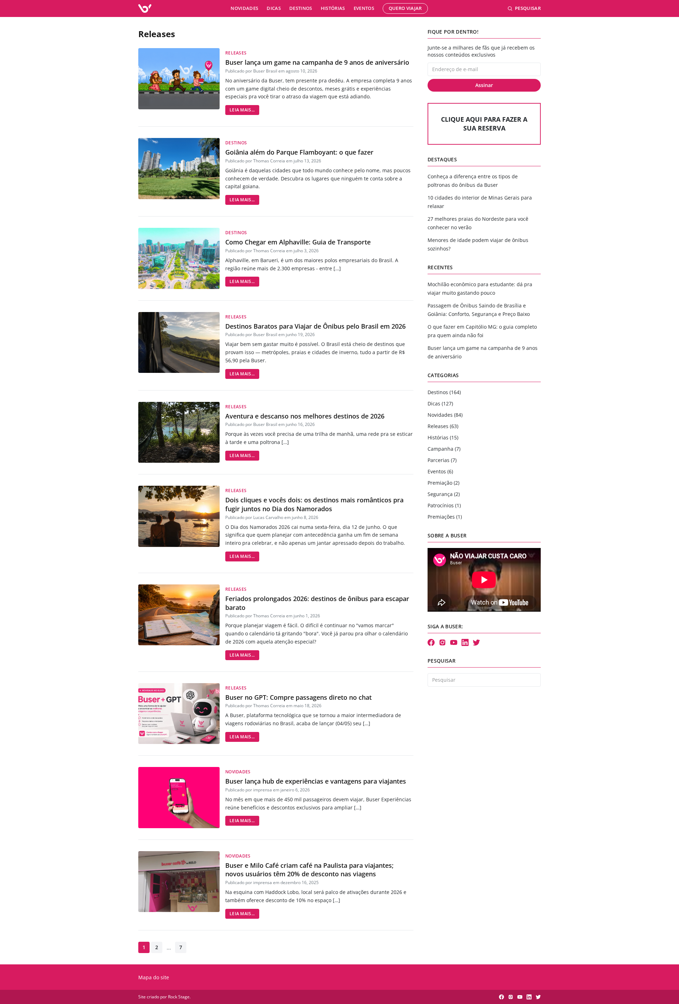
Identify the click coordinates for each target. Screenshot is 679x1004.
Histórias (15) (443, 437)
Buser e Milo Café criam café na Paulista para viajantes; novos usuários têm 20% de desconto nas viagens (309, 869)
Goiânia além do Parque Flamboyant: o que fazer (299, 152)
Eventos (364, 8)
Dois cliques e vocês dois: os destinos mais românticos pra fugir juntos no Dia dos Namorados (314, 504)
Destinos (300, 8)
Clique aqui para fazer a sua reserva (484, 123)
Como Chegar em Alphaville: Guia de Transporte (298, 242)
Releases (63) (443, 426)
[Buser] (144, 8)
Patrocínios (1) (444, 505)
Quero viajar (405, 8)
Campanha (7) (444, 448)
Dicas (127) (440, 403)
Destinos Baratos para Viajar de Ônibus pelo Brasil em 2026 (315, 326)
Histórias (333, 8)
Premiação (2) (443, 482)
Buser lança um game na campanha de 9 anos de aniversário (317, 62)
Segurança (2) (444, 494)
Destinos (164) (444, 392)
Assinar (484, 85)
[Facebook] (431, 642)
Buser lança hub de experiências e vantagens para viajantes (315, 781)
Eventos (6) (440, 471)
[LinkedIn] (465, 642)
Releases (235, 53)
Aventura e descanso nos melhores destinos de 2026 (304, 416)
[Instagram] (442, 642)
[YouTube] (453, 642)
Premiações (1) (445, 516)
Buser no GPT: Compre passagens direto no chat (298, 697)
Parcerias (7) (442, 460)
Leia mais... (242, 110)
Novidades (244, 8)
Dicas (274, 8)
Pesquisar (528, 8)
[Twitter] (476, 642)
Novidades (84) (445, 414)
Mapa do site (153, 977)
